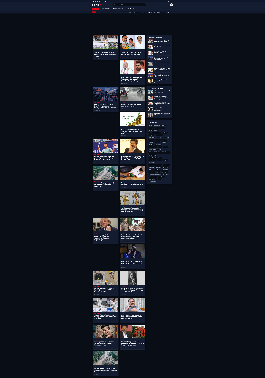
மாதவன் (159, 160)
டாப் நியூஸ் (158, 167)
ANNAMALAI (151, 139)
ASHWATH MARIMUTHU (153, 130)
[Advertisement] (132, 25)
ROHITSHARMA (166, 164)
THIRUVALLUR (165, 169)
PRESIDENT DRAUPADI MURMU (155, 164)
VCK (160, 179)
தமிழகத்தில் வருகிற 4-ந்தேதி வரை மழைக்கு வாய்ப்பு (131, 105)
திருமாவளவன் (152, 176)
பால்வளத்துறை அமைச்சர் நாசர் (156, 174)
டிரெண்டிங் (165, 167)
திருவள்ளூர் (164, 172)
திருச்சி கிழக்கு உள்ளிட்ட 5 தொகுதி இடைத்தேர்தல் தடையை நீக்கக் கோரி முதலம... (132, 343)
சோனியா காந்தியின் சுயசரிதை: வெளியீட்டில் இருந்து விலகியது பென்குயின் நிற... (132, 290)
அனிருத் (151, 127)
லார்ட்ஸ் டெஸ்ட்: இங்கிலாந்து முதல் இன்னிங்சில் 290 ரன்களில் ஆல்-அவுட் (105, 316)
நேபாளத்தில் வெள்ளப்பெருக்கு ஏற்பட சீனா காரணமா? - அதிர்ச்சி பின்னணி (105, 370)
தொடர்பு (132, 8)
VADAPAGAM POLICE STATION (155, 149)
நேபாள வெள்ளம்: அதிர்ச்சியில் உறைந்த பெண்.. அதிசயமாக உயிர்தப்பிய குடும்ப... (131, 236)
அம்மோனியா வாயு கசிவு (155, 132)
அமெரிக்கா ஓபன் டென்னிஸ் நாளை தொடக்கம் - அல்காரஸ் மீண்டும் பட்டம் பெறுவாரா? (104, 158)
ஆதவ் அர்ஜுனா (153, 179)
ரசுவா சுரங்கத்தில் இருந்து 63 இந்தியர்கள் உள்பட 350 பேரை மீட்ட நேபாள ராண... (104, 290)
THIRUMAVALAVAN (152, 181)
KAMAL (163, 125)
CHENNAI (157, 142)
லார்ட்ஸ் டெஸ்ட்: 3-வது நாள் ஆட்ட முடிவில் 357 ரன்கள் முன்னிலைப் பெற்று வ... (105, 54)
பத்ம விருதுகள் (152, 155)
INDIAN (96, 5)
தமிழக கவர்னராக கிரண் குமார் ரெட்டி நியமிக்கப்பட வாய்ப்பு (131, 53)
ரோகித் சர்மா (152, 160)
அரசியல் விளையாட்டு (120, 8)
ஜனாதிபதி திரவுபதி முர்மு (155, 157)
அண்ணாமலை (159, 135)
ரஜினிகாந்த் (157, 125)
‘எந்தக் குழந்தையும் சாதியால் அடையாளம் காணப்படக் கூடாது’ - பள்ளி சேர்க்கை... (132, 316)
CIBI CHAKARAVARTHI (159, 127)
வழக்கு (164, 139)
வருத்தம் (151, 135)
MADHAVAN (151, 167)
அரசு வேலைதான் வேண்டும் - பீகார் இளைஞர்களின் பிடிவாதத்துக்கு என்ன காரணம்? (105, 106)
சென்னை (158, 139)
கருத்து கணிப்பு (106, 8)
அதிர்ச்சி (165, 132)
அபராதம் (151, 142)
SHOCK (161, 137)
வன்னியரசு (161, 176)
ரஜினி (150, 125)
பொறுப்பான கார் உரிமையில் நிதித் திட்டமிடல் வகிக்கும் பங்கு (132, 183)
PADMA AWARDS (152, 162)
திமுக (157, 172)
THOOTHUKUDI (158, 144)
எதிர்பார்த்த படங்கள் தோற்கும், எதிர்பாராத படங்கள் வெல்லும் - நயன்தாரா (131, 263)
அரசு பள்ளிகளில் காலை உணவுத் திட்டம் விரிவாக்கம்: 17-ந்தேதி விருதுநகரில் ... (132, 158)
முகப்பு (96, 8)
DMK (150, 169)
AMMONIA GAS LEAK (153, 137)
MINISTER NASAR (156, 169)
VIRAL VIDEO (151, 172)
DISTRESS (167, 137)
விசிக (167, 174)
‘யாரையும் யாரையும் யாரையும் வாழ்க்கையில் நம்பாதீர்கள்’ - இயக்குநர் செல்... (104, 343)
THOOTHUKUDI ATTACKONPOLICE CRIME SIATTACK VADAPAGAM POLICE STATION (157, 152)
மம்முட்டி (165, 160)
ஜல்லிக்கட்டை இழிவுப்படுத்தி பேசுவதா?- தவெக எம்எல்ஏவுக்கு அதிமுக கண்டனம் (132, 209)
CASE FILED (163, 142)
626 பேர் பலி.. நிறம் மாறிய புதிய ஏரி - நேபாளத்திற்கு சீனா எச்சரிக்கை (105, 184)
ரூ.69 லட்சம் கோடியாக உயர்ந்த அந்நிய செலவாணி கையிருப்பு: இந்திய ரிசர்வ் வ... (132, 131)
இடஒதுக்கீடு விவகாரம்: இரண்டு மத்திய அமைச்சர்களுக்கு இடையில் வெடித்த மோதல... (132, 79)
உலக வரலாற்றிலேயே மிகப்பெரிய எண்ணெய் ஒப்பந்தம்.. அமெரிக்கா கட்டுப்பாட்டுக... (102, 237)
